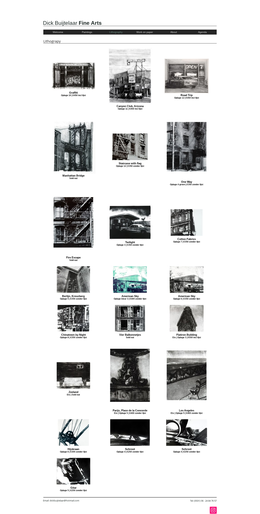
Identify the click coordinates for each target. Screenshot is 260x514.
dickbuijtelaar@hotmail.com (64, 500)
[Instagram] (213, 510)
